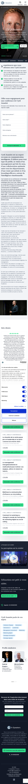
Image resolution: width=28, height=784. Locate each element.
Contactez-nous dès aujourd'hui (14, 750)
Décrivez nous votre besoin (9, 135)
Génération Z (7, 627)
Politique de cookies (14, 776)
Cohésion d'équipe (8, 625)
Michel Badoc (19, 664)
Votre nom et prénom (8, 114)
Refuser (14, 420)
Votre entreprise (7, 130)
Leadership (15, 627)
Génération (18, 625)
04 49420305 (14, 754)
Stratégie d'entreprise (9, 635)
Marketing (21, 630)
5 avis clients (25, 55)
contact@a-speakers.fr (14, 770)
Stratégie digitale (8, 638)
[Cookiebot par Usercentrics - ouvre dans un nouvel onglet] (20, 362)
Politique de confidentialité (14, 774)
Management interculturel (10, 630)
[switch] (24, 391)
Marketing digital (8, 632)
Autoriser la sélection (14, 415)
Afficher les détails (19, 406)
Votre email (6, 119)
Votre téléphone (7, 125)
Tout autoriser (14, 411)
